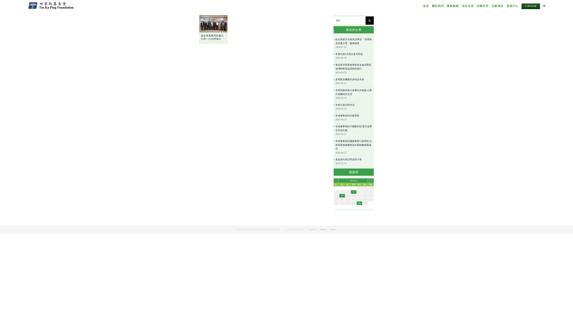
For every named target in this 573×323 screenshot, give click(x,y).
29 (359, 203)
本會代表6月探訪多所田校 (349, 54)
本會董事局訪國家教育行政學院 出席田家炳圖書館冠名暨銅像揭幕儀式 (353, 145)
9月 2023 (354, 180)
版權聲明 (323, 229)
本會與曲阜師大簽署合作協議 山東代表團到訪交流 (353, 92)
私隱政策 (333, 229)
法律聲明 (312, 229)
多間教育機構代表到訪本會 (349, 79)
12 (342, 196)
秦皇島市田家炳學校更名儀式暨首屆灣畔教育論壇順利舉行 (353, 67)
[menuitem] (427, 6)
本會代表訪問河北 (345, 105)
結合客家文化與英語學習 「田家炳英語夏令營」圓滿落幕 (353, 41)
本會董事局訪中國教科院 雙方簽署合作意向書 (353, 128)
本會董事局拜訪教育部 (347, 115)
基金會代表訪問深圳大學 (348, 159)
